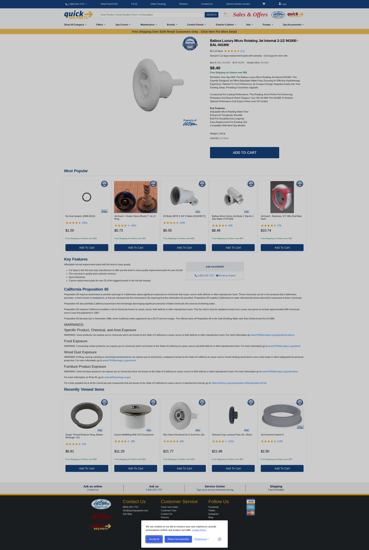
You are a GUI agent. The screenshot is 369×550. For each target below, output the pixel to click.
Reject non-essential (178, 539)
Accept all (154, 539)
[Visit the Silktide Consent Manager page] (219, 539)
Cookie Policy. (199, 530)
